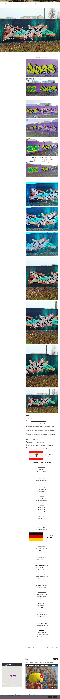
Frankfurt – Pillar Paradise (41, 636)
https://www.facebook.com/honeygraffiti (38, 423)
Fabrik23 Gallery (42, 469)
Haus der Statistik (42, 482)
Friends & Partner (4, 653)
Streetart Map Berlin (41, 546)
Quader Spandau (42, 509)
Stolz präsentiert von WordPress (30, 694)
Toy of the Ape (41, 630)
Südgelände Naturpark (42, 516)
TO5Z (42, 607)
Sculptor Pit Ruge (42, 574)
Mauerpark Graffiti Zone (42, 464)
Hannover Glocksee (41, 605)
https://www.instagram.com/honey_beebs (38, 421)
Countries (3, 647)
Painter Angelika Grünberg (41, 625)
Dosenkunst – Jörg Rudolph (41, 576)
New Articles (13, 3)
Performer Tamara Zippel (41, 623)
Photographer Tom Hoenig (41, 634)
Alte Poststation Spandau (41, 480)
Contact (3, 657)
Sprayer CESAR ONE (41, 578)
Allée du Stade (41, 498)
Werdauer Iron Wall (41, 507)
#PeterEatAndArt (34, 442)
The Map (6, 3)
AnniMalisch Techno (41, 618)
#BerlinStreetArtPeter (41, 442)
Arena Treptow (41, 489)
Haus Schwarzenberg (41, 473)
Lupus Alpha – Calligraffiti (41, 583)
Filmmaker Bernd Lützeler (41, 580)
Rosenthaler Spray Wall (42, 511)
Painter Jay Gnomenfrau (42, 632)
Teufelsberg (42, 484)
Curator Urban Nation (41, 478)
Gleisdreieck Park (42, 471)
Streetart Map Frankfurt (42, 548)
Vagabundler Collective (43, 3)
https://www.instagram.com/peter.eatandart (46, 445)
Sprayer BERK (41, 612)
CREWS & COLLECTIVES (41, 529)
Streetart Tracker (4, 651)
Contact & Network (35, 3)
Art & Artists (28, 3)
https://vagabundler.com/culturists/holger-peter (40, 448)
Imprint (3, 659)
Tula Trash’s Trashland (41, 621)
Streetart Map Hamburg (42, 550)
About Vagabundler (5, 655)
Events (55, 3)
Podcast (51, 3)
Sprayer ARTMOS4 (41, 589)
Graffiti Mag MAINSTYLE (41, 567)
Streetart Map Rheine (41, 559)
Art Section (3, 649)
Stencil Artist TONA (41, 569)
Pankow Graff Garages (42, 500)
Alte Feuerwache (42, 493)
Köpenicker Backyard (41, 491)
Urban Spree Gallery (41, 467)
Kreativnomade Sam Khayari (42, 627)
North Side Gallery (42, 487)
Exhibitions (42, 527)
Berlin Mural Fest (42, 525)
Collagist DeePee (42, 587)
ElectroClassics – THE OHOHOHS (41, 594)
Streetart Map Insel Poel (42, 561)
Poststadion (42, 522)
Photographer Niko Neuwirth (42, 598)
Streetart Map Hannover (41, 555)
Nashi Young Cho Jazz (41, 614)
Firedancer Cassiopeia (42, 585)
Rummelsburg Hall (41, 518)
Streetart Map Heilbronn (41, 557)
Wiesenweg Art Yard (41, 502)
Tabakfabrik (42, 496)
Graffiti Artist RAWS (41, 603)
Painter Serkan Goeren (42, 592)
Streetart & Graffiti (20, 3)
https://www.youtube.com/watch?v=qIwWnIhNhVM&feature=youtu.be (42, 426)
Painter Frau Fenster (41, 596)
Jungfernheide (41, 520)
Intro (3, 3)
